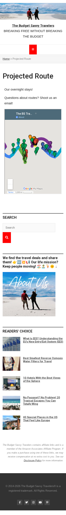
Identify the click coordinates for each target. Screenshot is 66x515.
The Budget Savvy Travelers (33, 25)
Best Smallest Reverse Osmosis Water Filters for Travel (43, 360)
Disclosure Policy (33, 460)
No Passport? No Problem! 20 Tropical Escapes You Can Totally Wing (41, 400)
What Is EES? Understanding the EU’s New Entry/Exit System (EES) (43, 340)
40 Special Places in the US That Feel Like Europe (40, 419)
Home (6, 58)
